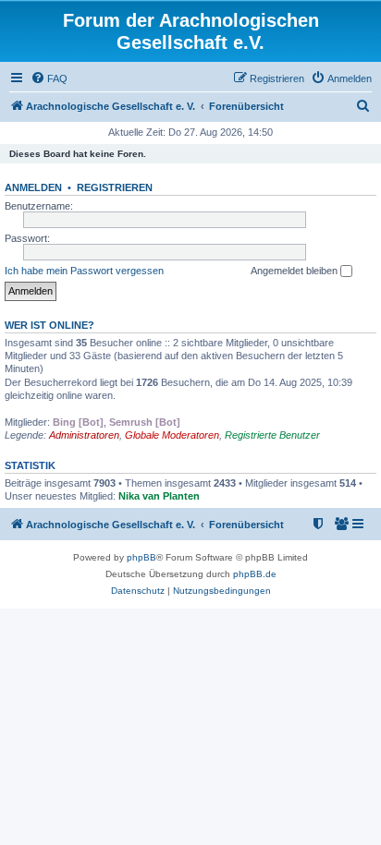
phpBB (141, 557)
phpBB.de (255, 574)
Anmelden (33, 187)
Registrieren (115, 187)
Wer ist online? (49, 325)
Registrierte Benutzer (272, 435)
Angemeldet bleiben (295, 270)
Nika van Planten (159, 495)
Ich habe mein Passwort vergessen (84, 270)
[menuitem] (49, 78)
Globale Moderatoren (172, 435)
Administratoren (84, 435)
